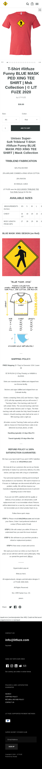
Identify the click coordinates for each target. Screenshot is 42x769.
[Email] (24, 665)
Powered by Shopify (11, 756)
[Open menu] (37, 4)
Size (4, 114)
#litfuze (30, 556)
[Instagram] (11, 665)
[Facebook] (7, 665)
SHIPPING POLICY (11, 697)
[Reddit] (20, 665)
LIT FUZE (22, 97)
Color (24, 114)
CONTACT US (9, 702)
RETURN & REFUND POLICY (14, 699)
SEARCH (8, 694)
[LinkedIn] (16, 665)
